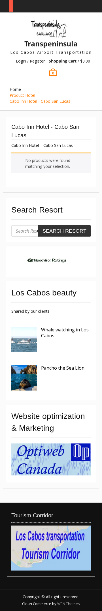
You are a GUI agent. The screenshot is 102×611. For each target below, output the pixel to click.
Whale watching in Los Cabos (65, 333)
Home (15, 89)
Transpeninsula (51, 43)
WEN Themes (68, 603)
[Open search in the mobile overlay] (50, 231)
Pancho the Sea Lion (62, 368)
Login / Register (30, 61)
